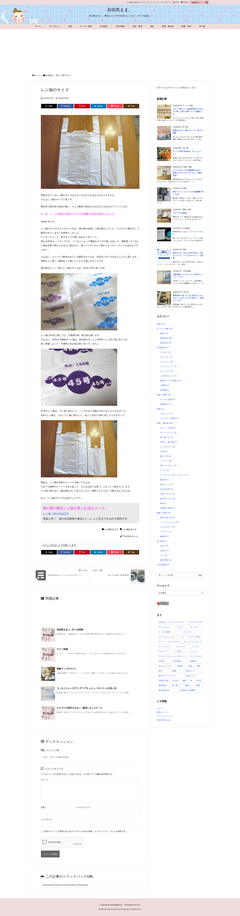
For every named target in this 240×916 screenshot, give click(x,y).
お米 (164, 546)
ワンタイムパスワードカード (174, 475)
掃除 (160, 409)
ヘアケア (165, 531)
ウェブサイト (46, 819)
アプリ (164, 470)
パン (163, 555)
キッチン (194, 627)
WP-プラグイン (168, 465)
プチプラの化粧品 (180, 213)
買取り (188, 685)
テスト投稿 (62, 649)
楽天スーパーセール (167, 675)
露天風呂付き (164, 690)
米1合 (198, 680)
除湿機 (164, 390)
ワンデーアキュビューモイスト (172, 656)
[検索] (207, 2)
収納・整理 (164, 395)
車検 (163, 503)
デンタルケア (167, 527)
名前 (43, 807)
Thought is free (135, 909)
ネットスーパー (168, 432)
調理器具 (166, 338)
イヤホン (165, 352)
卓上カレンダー (165, 666)
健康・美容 (164, 513)
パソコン (166, 461)
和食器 (180, 666)
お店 (163, 451)
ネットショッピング (192, 641)
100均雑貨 (163, 564)
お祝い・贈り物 (168, 442)
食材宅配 (165, 560)
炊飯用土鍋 (163, 680)
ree (136, 536)
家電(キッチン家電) (170, 380)
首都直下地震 (167, 508)
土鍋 (190, 666)
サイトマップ (147, 2)
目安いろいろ (167, 494)
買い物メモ (166, 437)
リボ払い (179, 651)
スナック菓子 (195, 637)
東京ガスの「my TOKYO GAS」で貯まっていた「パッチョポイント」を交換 (188, 255)
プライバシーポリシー (163, 2)
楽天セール (191, 675)
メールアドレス (83, 807)
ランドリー (166, 371)
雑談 (161, 324)
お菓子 (164, 550)
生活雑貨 (49, 75)
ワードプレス (195, 656)
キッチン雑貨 (165, 328)
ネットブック (164, 646)
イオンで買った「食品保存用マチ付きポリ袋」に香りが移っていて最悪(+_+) (188, 111)
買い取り (176, 685)
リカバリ (162, 651)
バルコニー (166, 413)
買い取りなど (167, 498)
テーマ (161, 641)
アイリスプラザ (195, 622)
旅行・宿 (165, 456)
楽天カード (166, 484)
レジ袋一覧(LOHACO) (56, 513)
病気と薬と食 (167, 517)
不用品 (161, 661)
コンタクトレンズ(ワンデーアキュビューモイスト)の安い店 (86, 688)
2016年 (162, 622)
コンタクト (188, 632)
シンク (182, 637)
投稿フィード (162, 712)
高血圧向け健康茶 (188, 690)
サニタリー (166, 361)
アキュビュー (164, 627)
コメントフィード (164, 716)
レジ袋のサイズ (64, 75)
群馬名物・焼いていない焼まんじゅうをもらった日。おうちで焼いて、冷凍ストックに (188, 297)
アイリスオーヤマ (176, 622)
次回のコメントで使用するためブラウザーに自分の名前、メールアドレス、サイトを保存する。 (85, 831)
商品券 (164, 479)
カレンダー (166, 357)
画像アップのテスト (67, 668)
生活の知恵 (166, 489)
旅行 (160, 671)
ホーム (37, 75)
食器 (164, 333)
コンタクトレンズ (169, 522)
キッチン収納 (167, 399)
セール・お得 (167, 428)
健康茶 (164, 536)
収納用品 (165, 404)
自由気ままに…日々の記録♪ (70, 629)
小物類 (164, 385)
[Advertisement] (120, 50)
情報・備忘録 (165, 423)
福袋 (184, 680)
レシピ (194, 651)
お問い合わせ (134, 2)
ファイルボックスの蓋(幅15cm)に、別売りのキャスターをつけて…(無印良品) (187, 172)
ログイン (161, 708)
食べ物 (162, 541)
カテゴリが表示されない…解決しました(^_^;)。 (80, 707)
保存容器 (165, 343)
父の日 (175, 680)
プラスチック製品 (169, 418)
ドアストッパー (168, 366)
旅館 (174, 671)
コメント (45, 779)
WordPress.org (163, 720)
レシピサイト (167, 446)
